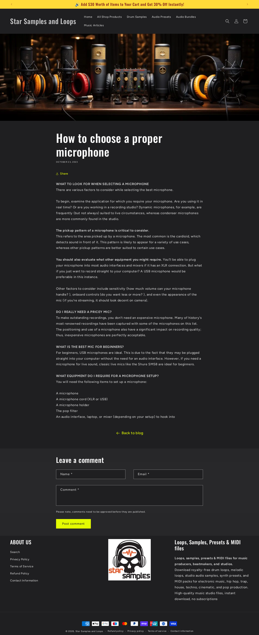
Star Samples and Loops (89, 631)
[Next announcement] (247, 4)
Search (15, 552)
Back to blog (132, 433)
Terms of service (157, 631)
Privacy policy (135, 631)
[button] (227, 21)
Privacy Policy (19, 559)
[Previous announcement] (11, 4)
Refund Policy (19, 573)
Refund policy (115, 631)
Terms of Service (22, 566)
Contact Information (24, 580)
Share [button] (64, 173)
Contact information (182, 631)
